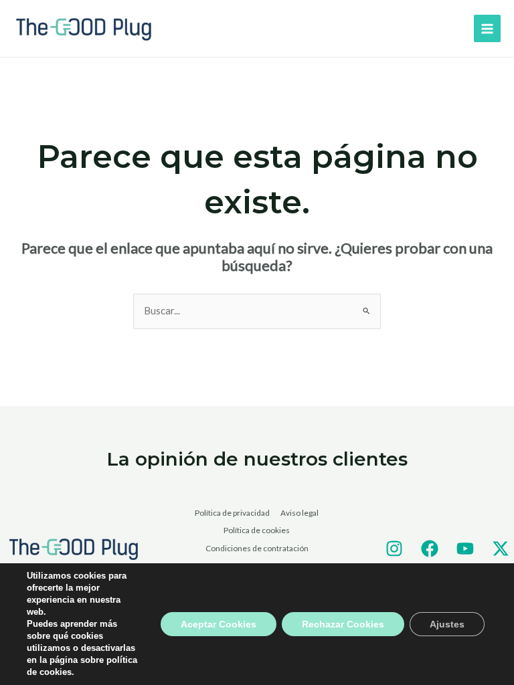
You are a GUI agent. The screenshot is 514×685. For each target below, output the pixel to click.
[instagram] (394, 548)
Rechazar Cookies (343, 624)
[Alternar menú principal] (487, 28)
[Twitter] (500, 548)
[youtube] (465, 548)
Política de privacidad (232, 513)
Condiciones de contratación (257, 548)
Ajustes (447, 624)
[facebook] (429, 548)
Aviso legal (299, 513)
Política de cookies (257, 530)
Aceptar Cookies (218, 624)
